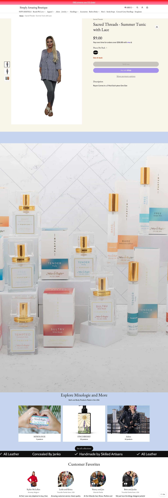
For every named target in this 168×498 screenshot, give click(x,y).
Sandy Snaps (111, 11)
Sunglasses (138, 11)
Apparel (49, 11)
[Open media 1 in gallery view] (7, 64)
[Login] (142, 7)
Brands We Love (38, 11)
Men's (103, 11)
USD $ (129, 7)
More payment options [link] (126, 76)
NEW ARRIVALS (25, 11)
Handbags (73, 11)
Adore (58, 11)
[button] (137, 7)
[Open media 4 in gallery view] (7, 78)
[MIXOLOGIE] (39, 424)
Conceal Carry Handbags (124, 11)
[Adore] (128, 424)
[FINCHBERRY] (84, 424)
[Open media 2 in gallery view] (7, 71)
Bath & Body (93, 11)
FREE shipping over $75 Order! (84, 2)
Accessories (84, 11)
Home (21, 16)
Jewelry (64, 11)
